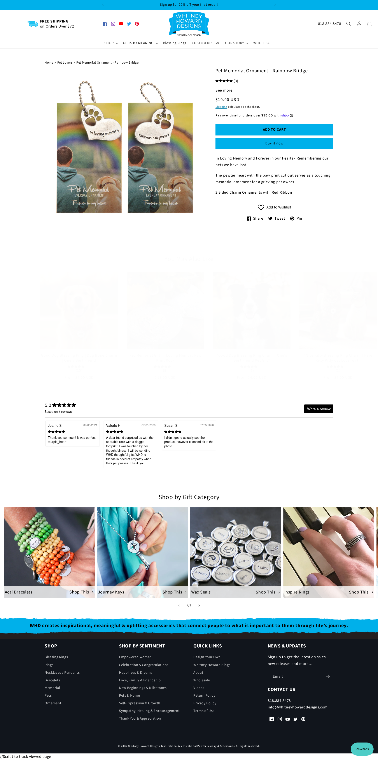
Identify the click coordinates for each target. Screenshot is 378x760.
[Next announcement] (275, 5)
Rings (49, 665)
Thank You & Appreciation (140, 718)
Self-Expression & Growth (139, 703)
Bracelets (52, 680)
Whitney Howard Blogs (211, 665)
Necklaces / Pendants (62, 672)
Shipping (221, 106)
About (198, 672)
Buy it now (274, 143)
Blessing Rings (56, 657)
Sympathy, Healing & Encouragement (149, 711)
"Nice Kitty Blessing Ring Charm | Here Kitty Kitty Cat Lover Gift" (338, 358)
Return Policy (204, 695)
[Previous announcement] (103, 5)
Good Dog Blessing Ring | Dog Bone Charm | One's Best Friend (79, 358)
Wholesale (201, 680)
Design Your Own (207, 657)
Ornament (53, 703)
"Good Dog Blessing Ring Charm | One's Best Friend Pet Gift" (251, 358)
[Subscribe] (328, 676)
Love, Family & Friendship (140, 680)
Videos (198, 688)
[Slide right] (199, 393)
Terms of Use (204, 711)
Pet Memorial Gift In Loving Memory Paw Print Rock (165, 358)
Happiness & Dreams (135, 672)
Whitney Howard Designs (144, 746)
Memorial (52, 688)
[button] (111, 43)
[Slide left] (179, 393)
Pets (48, 695)
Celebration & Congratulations (143, 665)
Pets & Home (129, 695)
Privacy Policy (204, 703)
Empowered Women (135, 657)
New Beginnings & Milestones (143, 688)
